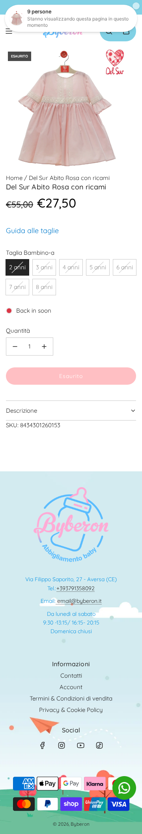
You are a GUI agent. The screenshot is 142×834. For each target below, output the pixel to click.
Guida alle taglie (32, 230)
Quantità (18, 330)
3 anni (44, 267)
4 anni (71, 267)
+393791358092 (75, 588)
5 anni (98, 267)
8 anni (44, 287)
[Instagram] (61, 745)
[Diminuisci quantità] (15, 346)
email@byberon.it (79, 600)
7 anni (17, 287)
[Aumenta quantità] (44, 346)
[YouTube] (80, 745)
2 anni (17, 267)
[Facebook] (42, 745)
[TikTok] (99, 745)
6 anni (124, 267)
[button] (124, 797)
